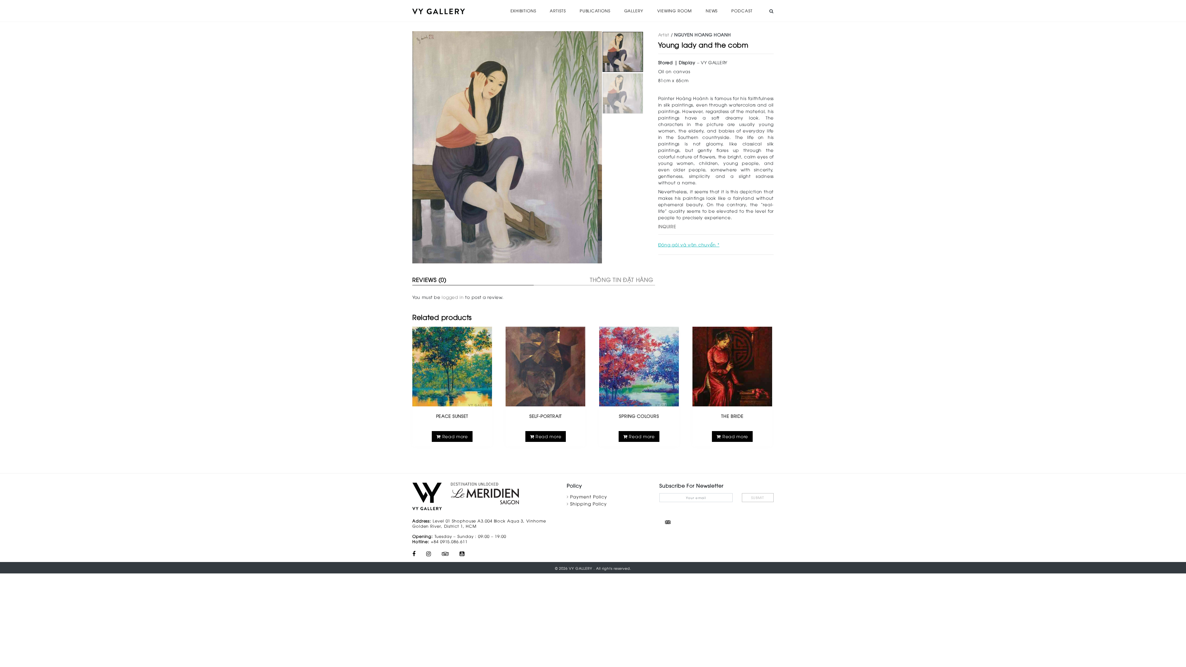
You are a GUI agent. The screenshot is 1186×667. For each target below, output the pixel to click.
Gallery (633, 10)
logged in (453, 297)
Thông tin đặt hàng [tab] (622, 279)
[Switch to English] (668, 522)
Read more (454, 436)
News (712, 10)
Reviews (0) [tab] (429, 279)
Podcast (741, 10)
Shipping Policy (588, 503)
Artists (558, 10)
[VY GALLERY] (438, 11)
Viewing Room (674, 10)
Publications (595, 10)
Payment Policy (588, 496)
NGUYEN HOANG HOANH (702, 34)
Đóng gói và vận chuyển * (689, 244)
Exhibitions (523, 10)
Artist (663, 34)
